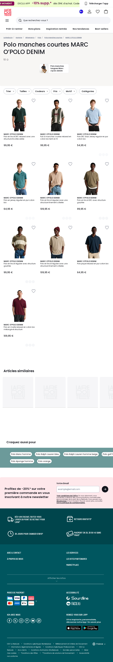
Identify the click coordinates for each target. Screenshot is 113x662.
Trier (8, 91)
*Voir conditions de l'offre (67, 496)
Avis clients (22, 650)
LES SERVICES (72, 552)
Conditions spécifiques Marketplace (37, 644)
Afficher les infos (57, 578)
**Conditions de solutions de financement (58, 653)
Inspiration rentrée (56, 28)
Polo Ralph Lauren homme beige (81, 454)
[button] (105, 11)
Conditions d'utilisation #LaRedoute (44, 650)
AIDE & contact (14, 552)
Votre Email (62, 483)
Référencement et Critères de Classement (71, 644)
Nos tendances (81, 28)
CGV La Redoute (13, 644)
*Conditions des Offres (29, 653)
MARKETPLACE (72, 565)
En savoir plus (94, 622)
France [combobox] (99, 644)
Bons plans (34, 28)
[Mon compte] (89, 11)
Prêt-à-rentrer (14, 28)
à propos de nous (15, 559)
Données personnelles (71, 650)
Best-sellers (101, 28)
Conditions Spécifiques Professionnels (60, 647)
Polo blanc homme (21, 454)
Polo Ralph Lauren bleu (47, 454)
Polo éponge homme (22, 461)
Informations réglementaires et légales (26, 647)
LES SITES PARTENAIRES (76, 559)
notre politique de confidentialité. (70, 503)
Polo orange (44, 461)
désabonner (61, 501)
